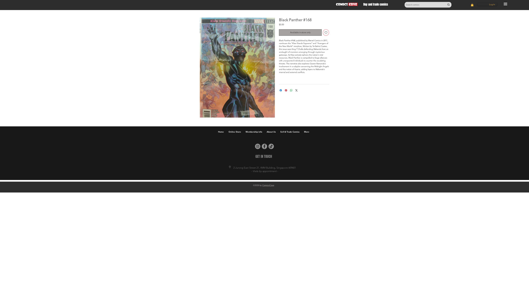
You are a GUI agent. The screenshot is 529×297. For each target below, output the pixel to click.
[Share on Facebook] (280, 90)
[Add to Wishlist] (326, 32)
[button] (472, 4)
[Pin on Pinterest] (286, 90)
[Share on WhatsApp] (291, 90)
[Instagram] (257, 146)
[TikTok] (271, 146)
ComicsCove (268, 185)
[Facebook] (264, 146)
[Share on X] (296, 90)
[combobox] (428, 5)
